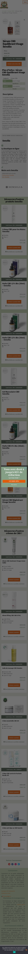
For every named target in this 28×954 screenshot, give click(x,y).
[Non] (26, 950)
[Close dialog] (25, 468)
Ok (14, 952)
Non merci (14, 484)
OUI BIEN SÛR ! (14, 481)
